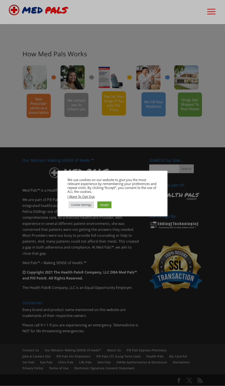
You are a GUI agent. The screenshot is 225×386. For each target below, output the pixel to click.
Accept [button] (104, 205)
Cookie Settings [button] (81, 205)
